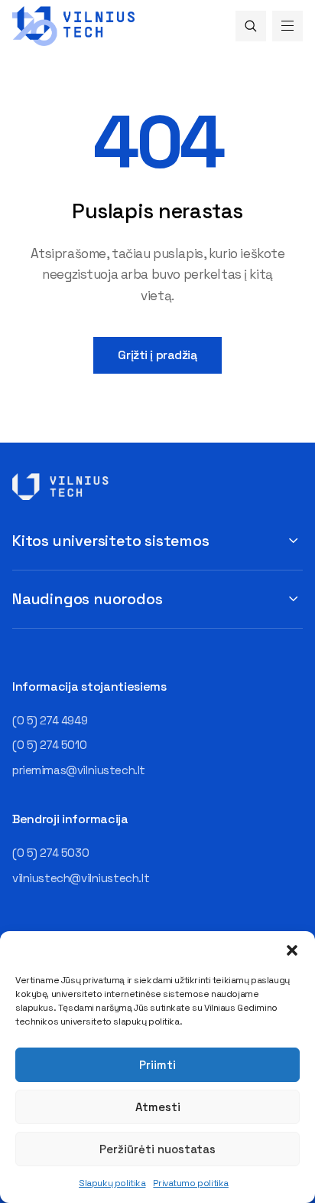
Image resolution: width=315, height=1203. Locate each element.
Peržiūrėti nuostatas (157, 1149)
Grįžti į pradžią (157, 355)
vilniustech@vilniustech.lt (80, 878)
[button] (292, 950)
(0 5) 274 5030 (50, 852)
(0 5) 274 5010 (49, 744)
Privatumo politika (190, 1183)
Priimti (157, 1065)
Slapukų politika (112, 1183)
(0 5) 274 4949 (49, 720)
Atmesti (157, 1107)
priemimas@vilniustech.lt (78, 770)
